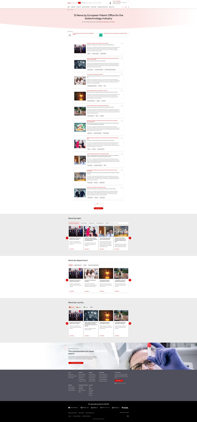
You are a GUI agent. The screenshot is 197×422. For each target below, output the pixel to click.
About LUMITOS (81, 412)
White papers (91, 390)
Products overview (92, 380)
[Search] (100, 2)
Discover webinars (71, 386)
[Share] (123, 7)
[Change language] (126, 7)
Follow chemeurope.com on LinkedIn (121, 383)
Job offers (90, 391)
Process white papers (103, 377)
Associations (81, 377)
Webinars (90, 393)
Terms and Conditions (77, 416)
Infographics (81, 388)
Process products (92, 377)
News (90, 386)
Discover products (92, 374)
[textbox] (121, 223)
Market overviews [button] (86, 6)
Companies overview (82, 380)
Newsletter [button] (111, 6)
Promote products (92, 379)
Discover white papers (103, 374)
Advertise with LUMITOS (72, 412)
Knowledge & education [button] (103, 6)
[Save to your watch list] (122, 43)
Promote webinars (71, 388)
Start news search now (76, 362)
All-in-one (90, 395)
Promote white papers (103, 379)
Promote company (82, 379)
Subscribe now (119, 380)
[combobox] (121, 223)
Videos (80, 391)
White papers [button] (93, 6)
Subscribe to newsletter (72, 375)
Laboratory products (92, 375)
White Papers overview (103, 380)
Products (90, 388)
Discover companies (82, 374)
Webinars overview (71, 390)
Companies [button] (73, 6)
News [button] (69, 6)
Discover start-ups (82, 375)
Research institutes (82, 390)
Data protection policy (86, 416)
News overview (70, 377)
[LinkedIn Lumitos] (128, 416)
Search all (98, 208)
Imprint (69, 416)
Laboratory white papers (103, 375)
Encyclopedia (81, 386)
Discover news (70, 374)
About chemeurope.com (90, 412)
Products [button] (79, 6)
